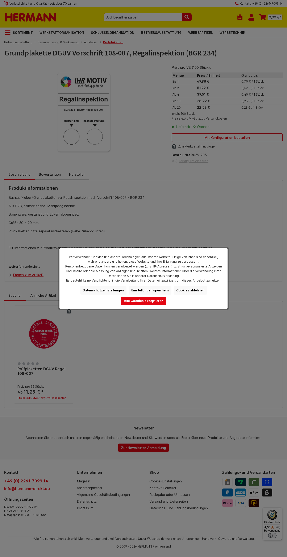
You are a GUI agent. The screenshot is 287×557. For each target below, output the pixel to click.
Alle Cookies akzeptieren (143, 301)
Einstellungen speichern (150, 290)
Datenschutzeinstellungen (103, 290)
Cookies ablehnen (190, 290)
